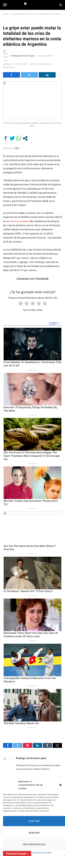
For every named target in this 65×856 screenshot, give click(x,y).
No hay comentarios (41, 64)
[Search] (60, 5)
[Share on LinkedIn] (47, 75)
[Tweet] (12, 138)
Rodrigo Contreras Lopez (23, 56)
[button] (60, 784)
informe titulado (19, 221)
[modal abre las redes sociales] (25, 138)
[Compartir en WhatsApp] (18, 138)
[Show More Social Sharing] (59, 75)
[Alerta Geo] (32, 5)
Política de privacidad (41, 852)
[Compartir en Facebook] (5, 138)
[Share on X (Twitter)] (29, 75)
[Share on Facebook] (11, 75)
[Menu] (5, 5)
